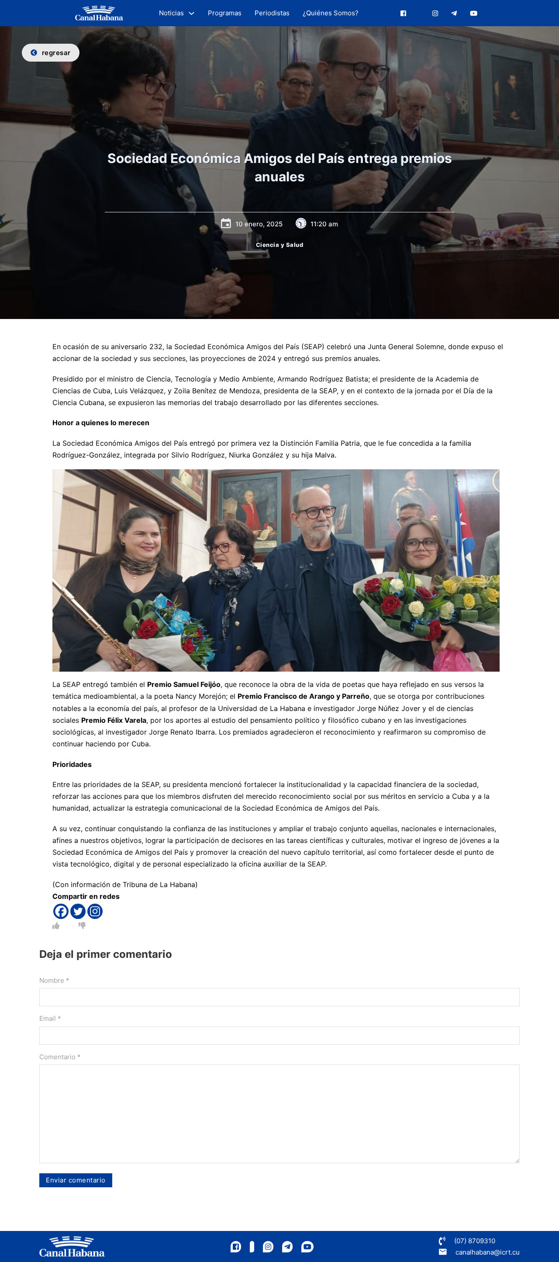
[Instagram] (95, 911)
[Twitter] (78, 911)
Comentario (60, 1057)
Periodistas (272, 13)
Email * (50, 1018)
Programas (225, 13)
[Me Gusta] (55, 925)
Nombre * (54, 980)
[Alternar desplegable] (191, 13)
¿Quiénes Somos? (331, 13)
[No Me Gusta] (82, 925)
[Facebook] (61, 911)
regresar (56, 53)
